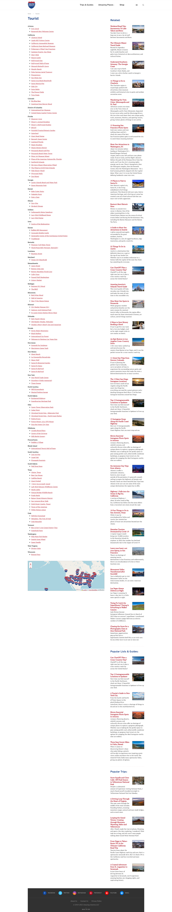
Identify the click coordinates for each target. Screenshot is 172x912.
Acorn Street (35, 266)
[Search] (143, 5)
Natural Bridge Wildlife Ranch (41, 492)
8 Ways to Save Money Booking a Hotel (119, 323)
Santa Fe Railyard (37, 368)
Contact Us (84, 901)
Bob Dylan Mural (37, 295)
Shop (122, 5)
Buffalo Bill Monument (39, 230)
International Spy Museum (40, 110)
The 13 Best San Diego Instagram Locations (119, 380)
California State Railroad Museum (43, 46)
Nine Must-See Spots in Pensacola (119, 302)
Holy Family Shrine (38, 319)
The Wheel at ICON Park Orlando (43, 168)
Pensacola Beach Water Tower (41, 153)
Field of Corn (36, 419)
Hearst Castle (36, 58)
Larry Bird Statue (37, 218)
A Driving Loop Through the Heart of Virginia (119, 800)
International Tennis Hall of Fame (43, 448)
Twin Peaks (35, 95)
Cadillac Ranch (36, 478)
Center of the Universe (39, 433)
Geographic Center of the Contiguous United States (49, 236)
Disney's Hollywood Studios (41, 125)
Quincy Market (36, 280)
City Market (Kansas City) (40, 307)
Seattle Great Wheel (38, 539)
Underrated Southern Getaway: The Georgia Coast (119, 64)
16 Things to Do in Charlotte (117, 82)
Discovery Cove (36, 119)
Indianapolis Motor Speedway (42, 212)
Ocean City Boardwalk (39, 260)
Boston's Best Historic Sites (119, 205)
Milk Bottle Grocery (38, 436)
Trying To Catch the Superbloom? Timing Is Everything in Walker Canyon (119, 606)
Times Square (36, 383)
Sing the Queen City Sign (40, 424)
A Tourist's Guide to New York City (120, 694)
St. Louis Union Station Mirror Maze (44, 313)
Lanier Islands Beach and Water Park (44, 182)
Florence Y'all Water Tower (40, 245)
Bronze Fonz (35, 554)
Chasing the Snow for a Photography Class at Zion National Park (119, 628)
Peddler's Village (37, 442)
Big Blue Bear (36, 101)
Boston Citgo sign (37, 269)
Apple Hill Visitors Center (40, 40)
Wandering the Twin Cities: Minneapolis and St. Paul (119, 102)
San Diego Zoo (36, 78)
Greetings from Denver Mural (41, 104)
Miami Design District (39, 148)
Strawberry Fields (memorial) (41, 380)
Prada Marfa (35, 495)
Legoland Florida (37, 142)
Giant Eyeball (36, 481)
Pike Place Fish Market (39, 536)
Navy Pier (34, 203)
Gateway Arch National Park (41, 310)
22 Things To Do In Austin (117, 247)
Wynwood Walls (37, 173)
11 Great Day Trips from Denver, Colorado (119, 359)
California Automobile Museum (42, 43)
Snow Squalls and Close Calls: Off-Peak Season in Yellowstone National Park (119, 780)
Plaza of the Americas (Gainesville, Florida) (46, 159)
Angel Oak (35, 457)
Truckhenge (35, 239)
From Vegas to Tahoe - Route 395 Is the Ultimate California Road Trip (119, 844)
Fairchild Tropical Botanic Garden (43, 130)
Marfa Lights (35, 490)
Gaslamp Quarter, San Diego (41, 52)
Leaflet (85, 590)
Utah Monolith (36, 521)
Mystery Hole (36, 548)
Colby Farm (35, 274)
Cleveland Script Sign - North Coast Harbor (46, 416)
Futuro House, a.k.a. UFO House (42, 421)
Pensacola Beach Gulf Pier (40, 150)
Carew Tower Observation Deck (42, 407)
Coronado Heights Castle (40, 233)
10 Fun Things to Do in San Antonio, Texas (119, 511)
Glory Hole (35, 55)
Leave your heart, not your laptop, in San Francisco (118, 550)
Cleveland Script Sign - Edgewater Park (45, 413)
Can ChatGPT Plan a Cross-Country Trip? (118, 268)
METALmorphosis (37, 389)
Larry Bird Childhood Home (41, 215)
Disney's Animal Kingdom (40, 122)
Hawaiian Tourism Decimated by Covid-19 (119, 530)
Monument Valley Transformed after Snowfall (117, 571)
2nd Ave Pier (35, 454)
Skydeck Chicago (37, 206)
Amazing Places (105, 5)
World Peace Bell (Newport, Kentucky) (44, 248)
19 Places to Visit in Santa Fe (118, 182)
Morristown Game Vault (39, 348)
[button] (89, 586)
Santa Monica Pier (37, 83)
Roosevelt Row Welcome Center (42, 31)
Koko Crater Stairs (37, 191)
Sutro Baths (35, 89)
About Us (73, 901)
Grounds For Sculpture (39, 345)
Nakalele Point (36, 194)
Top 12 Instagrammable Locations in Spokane (119, 401)
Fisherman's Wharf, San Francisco (43, 49)
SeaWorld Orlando (37, 162)
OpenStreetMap (93, 590)
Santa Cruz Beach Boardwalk (41, 81)
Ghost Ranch (35, 354)
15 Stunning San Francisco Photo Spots (119, 126)
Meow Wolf (35, 360)
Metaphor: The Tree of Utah (41, 519)
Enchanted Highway (38, 398)
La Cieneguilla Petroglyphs (40, 357)
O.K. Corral (35, 29)
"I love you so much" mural (40, 484)
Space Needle (36, 542)
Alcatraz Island (36, 37)
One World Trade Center (40, 377)
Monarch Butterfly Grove (40, 66)
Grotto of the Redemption (40, 224)
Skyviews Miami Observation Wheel (44, 165)
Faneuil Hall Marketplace (40, 277)
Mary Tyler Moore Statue (40, 301)
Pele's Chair (35, 197)
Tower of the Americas (39, 507)
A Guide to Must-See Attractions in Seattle (118, 228)
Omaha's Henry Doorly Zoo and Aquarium (46, 324)
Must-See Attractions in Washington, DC (119, 145)
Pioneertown (36, 75)
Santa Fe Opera (36, 366)
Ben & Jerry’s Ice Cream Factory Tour (44, 528)
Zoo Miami (35, 176)
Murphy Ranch (36, 69)
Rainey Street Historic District (42, 498)
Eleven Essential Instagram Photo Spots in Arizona (119, 438)
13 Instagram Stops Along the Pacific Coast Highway (119, 421)
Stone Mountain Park (38, 185)
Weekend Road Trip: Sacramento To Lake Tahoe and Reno (118, 28)
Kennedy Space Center (39, 139)
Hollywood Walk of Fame (40, 63)
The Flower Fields (37, 92)
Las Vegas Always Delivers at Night (117, 589)
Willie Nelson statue (38, 510)
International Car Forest (40, 336)
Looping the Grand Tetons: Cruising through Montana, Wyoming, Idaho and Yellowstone (118, 822)
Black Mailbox (36, 333)
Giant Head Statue (37, 136)
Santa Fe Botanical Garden (40, 363)
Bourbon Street (36, 254)
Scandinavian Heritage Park (41, 401)
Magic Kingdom (36, 145)
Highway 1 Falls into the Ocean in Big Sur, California (119, 493)
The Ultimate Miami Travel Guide (118, 44)
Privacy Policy (97, 901)
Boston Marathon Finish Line (41, 272)
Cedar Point (35, 410)
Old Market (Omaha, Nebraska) (42, 322)
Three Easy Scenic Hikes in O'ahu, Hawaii (119, 743)
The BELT (34, 289)
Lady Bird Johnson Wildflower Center (44, 487)
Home (29, 14)
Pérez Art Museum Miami (40, 156)
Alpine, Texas (36, 472)
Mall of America (37, 298)
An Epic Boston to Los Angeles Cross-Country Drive (119, 341)
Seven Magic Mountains (39, 331)
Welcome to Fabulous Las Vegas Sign (44, 339)
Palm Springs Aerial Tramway (41, 72)
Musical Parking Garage (39, 392)
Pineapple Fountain (38, 460)
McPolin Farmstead (38, 516)
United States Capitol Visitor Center (44, 113)
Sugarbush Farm (37, 530)
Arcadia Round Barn (38, 430)
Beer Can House (37, 475)
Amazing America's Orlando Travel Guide (118, 285)
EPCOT (33, 128)
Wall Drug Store (36, 466)
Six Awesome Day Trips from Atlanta (119, 467)
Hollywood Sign (37, 60)
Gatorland (34, 133)
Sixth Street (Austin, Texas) (41, 504)
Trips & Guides (86, 5)
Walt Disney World (37, 171)
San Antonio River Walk (39, 501)
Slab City (34, 86)
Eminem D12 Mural (38, 286)
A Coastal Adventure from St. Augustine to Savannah (118, 866)
